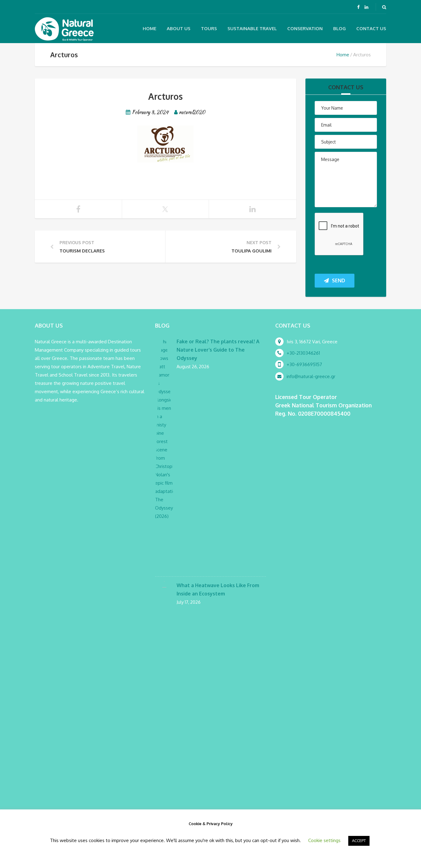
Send (338, 280)
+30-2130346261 (303, 353)
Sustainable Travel (252, 28)
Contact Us (371, 28)
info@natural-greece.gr (311, 376)
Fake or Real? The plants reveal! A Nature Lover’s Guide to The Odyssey (218, 349)
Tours (209, 28)
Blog (339, 28)
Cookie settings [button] (324, 840)
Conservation (305, 28)
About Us (178, 28)
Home (149, 28)
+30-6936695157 (304, 364)
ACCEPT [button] (359, 840)
